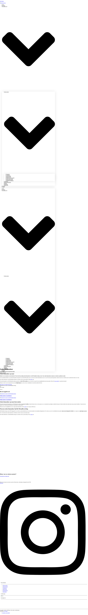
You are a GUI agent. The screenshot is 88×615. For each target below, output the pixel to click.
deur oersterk (57, 381)
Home (3, 188)
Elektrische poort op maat (10, 177)
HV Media (5, 611)
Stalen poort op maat (9, 179)
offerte (31, 379)
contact (25, 406)
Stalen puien (6, 185)
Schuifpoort (8, 175)
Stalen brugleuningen (7, 182)
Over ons (3, 189)
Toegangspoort (8, 360)
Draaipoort (8, 174)
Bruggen (5, 183)
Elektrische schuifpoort (9, 180)
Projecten (3, 370)
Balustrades (6, 184)
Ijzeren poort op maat (9, 178)
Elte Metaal (2, 1)
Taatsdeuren (6, 181)
